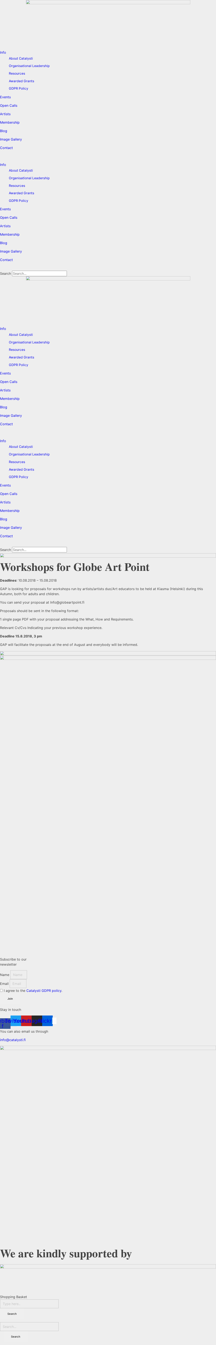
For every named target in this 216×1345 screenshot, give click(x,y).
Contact (6, 148)
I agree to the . (33, 990)
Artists (5, 114)
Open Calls (8, 105)
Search (5, 273)
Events (5, 97)
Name (5, 975)
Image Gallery (11, 139)
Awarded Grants (21, 81)
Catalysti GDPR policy (43, 990)
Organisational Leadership (29, 66)
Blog (3, 131)
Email (5, 983)
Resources (17, 73)
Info (3, 52)
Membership (10, 122)
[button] (108, 156)
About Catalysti (21, 58)
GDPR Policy (18, 88)
